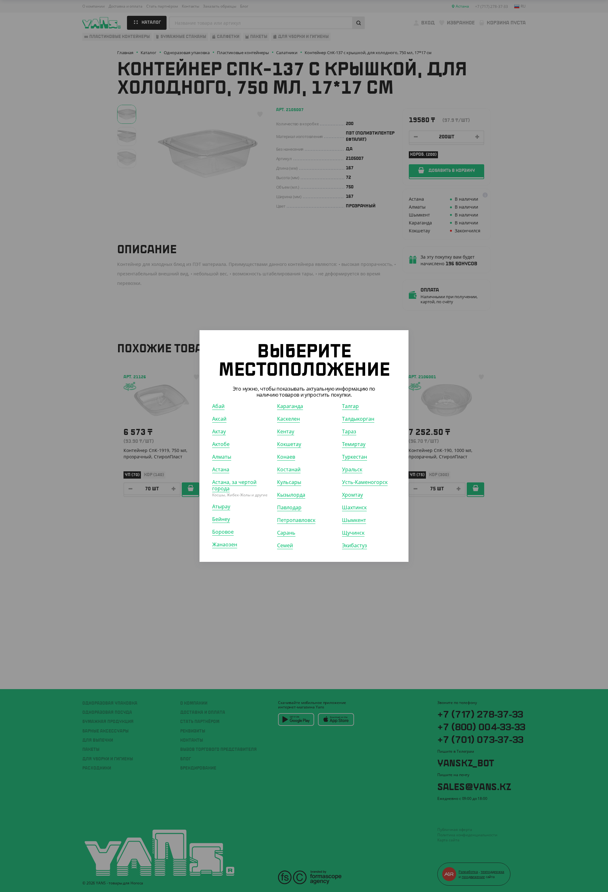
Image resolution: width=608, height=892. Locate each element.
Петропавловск (296, 520)
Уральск (352, 469)
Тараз (349, 431)
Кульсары (289, 482)
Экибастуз (354, 545)
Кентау (285, 431)
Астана (220, 469)
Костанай (289, 469)
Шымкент (354, 520)
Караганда (290, 406)
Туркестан (354, 456)
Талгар (350, 406)
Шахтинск (354, 507)
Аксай (219, 418)
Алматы (221, 456)
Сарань (286, 532)
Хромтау (352, 494)
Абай (218, 406)
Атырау (221, 506)
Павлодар (289, 507)
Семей (285, 545)
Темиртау (353, 444)
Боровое (223, 531)
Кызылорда (291, 494)
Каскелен (288, 418)
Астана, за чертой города (234, 485)
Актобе (221, 444)
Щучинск (353, 532)
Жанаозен (224, 544)
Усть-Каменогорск (365, 482)
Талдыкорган (358, 418)
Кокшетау (289, 444)
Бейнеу (221, 519)
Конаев (286, 456)
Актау (219, 431)
